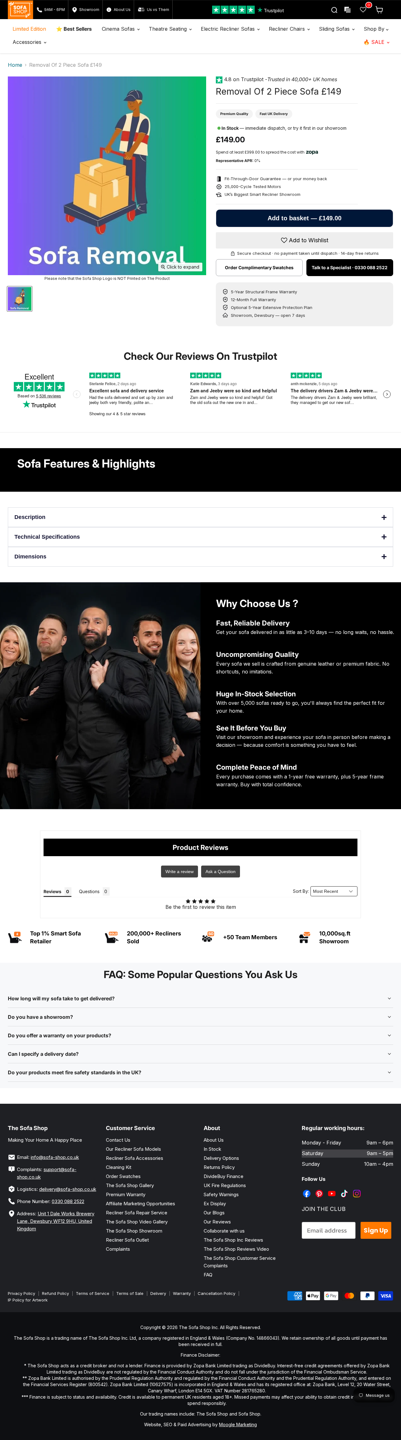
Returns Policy (219, 1167)
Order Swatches (123, 1176)
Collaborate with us (224, 1231)
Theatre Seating (168, 29)
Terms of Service (92, 1293)
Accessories (28, 42)
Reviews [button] (52, 891)
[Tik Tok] (345, 1189)
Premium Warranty (125, 1194)
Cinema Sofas (119, 29)
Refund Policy (55, 1293)
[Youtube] (332, 1189)
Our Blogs (214, 1213)
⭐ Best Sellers (74, 29)
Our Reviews (217, 1222)
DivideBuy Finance (223, 1176)
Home (15, 65)
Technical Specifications (47, 537)
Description (29, 517)
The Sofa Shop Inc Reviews (233, 1240)
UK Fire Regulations (225, 1185)
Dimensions (30, 556)
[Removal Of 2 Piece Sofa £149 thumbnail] (19, 298)
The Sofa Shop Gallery (130, 1185)
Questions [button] (89, 891)
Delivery (158, 1293)
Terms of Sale (129, 1293)
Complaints (118, 1249)
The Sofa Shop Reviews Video (236, 1249)
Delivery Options (221, 1158)
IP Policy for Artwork (28, 1299)
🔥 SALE (374, 42)
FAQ (208, 1275)
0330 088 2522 (68, 1201)
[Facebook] (307, 1189)
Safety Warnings (221, 1194)
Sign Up (376, 1230)
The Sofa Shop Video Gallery (137, 1222)
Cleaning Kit (118, 1167)
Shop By (375, 29)
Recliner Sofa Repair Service (136, 1213)
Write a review (179, 871)
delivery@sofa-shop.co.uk (67, 1189)
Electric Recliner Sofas (228, 29)
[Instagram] (357, 1189)
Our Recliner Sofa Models (133, 1149)
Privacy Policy (21, 1293)
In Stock (212, 1149)
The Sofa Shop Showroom (134, 1231)
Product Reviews (200, 847)
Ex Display (215, 1204)
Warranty (182, 1293)
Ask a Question (221, 871)
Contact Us (118, 1140)
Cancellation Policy (216, 1293)
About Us (214, 1140)
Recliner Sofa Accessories (134, 1158)
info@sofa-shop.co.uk (55, 1157)
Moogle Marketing (238, 1424)
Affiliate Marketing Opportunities (140, 1204)
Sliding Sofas (335, 29)
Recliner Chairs (287, 29)
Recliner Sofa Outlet (127, 1240)
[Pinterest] (319, 1189)
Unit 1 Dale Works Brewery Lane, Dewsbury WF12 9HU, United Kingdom (55, 1221)
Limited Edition (29, 29)
